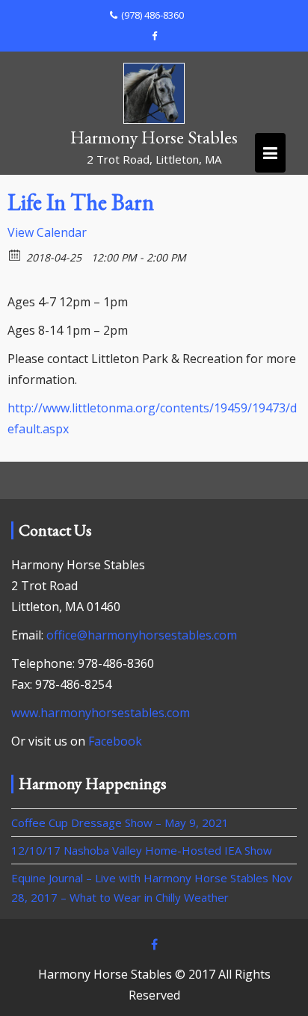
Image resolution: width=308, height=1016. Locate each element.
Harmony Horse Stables (154, 137)
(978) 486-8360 (152, 15)
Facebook (115, 741)
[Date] (15, 254)
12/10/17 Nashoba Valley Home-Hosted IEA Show (141, 850)
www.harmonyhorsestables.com (100, 712)
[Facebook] (154, 36)
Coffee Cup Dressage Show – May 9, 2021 (120, 822)
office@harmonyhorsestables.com (141, 635)
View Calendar (47, 232)
